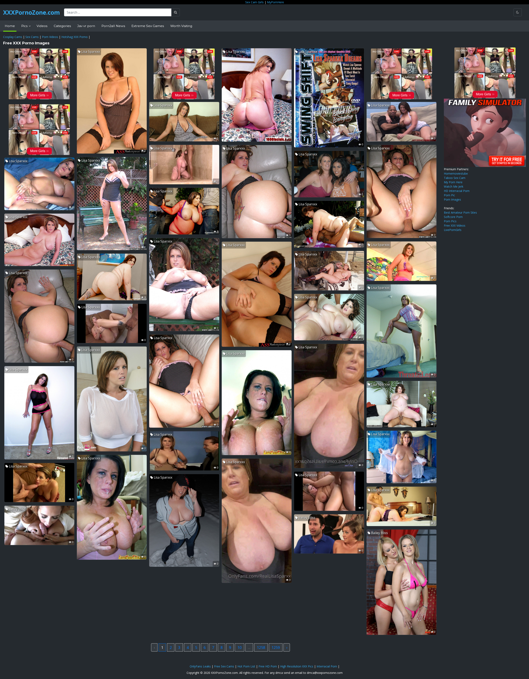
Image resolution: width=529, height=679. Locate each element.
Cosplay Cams (12, 37)
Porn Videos (50, 37)
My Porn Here (453, 182)
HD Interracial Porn (456, 191)
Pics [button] (24, 26)
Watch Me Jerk (453, 186)
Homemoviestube (456, 173)
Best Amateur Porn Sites (460, 212)
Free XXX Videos (454, 225)
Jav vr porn (86, 26)
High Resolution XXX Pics (296, 666)
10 (239, 647)
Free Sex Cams (224, 666)
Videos (42, 26)
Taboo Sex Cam (454, 178)
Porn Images (452, 199)
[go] (175, 12)
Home (10, 26)
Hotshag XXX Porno (74, 37)
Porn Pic (449, 195)
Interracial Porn (327, 666)
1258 (261, 647)
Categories (62, 26)
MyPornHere (275, 2)
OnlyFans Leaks (200, 666)
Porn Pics (450, 221)
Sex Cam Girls (254, 2)
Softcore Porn (453, 217)
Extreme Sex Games (147, 26)
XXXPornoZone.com (31, 12)
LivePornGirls (452, 230)
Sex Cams (32, 37)
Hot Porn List (246, 666)
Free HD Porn (268, 666)
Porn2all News (113, 26)
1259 (276, 647)
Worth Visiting (181, 26)
